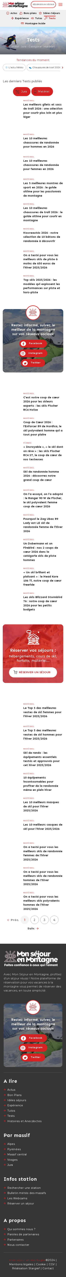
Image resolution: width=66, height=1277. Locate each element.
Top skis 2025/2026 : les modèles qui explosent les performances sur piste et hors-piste (33, 284)
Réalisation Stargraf (26, 1268)
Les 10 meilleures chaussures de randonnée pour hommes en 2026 (33, 142)
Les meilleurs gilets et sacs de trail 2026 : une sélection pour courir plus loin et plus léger (33, 109)
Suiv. (31, 928)
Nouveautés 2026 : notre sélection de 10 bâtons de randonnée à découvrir (33, 236)
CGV (52, 1264)
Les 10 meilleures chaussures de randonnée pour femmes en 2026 (33, 164)
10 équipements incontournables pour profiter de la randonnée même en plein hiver (33, 782)
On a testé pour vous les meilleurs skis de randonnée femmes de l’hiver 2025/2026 (33, 852)
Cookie (41, 1264)
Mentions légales (21, 1264)
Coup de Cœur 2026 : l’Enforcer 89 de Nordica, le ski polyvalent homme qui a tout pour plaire (33, 427)
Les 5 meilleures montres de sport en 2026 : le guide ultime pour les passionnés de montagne (33, 188)
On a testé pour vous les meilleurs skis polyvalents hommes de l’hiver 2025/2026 (33, 901)
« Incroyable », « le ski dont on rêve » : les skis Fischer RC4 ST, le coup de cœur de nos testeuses (33, 451)
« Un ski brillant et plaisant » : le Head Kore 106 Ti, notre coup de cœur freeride (33, 577)
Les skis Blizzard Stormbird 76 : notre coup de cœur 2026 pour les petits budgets (33, 602)
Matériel (43, 91)
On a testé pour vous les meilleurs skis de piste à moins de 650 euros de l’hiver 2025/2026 (33, 260)
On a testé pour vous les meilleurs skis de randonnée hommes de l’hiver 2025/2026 (33, 876)
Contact (48, 1268)
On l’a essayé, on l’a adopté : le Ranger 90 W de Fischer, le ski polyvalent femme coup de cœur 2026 (33, 499)
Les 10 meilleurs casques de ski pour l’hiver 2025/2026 (33, 828)
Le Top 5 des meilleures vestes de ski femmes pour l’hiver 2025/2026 (33, 711)
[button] (60, 4)
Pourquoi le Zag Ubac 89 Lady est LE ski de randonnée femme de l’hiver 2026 (33, 523)
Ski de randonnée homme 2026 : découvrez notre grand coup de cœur (33, 475)
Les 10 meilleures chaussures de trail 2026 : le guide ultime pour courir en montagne (33, 213)
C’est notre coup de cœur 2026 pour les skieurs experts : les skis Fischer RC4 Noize (33, 402)
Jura (24, 91)
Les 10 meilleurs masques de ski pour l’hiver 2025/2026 (33, 805)
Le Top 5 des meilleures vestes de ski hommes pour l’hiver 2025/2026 (33, 734)
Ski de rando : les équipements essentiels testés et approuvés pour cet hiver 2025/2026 (33, 757)
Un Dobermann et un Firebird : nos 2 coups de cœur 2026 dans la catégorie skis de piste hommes (33, 550)
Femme (27, 443)
